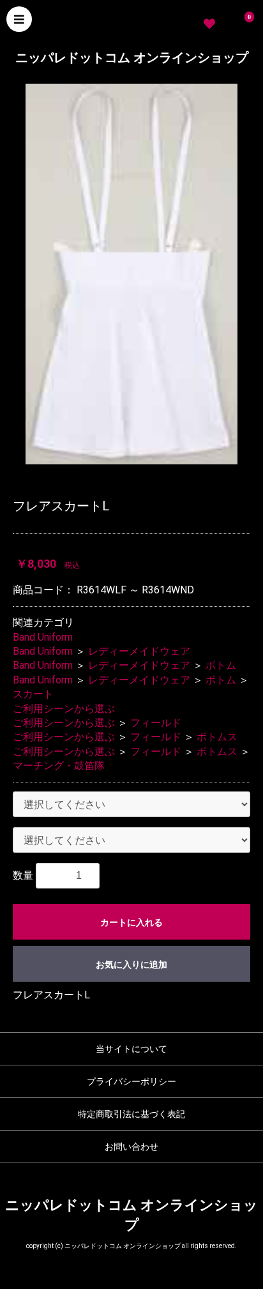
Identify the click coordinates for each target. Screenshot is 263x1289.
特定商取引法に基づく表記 (131, 1114)
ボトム (221, 665)
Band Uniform (43, 637)
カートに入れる (131, 922)
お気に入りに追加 (131, 964)
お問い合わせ (131, 1146)
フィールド (155, 723)
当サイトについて (131, 1049)
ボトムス (217, 737)
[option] (131, 274)
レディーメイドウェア (139, 651)
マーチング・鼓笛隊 (59, 765)
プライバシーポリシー (131, 1081)
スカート (33, 694)
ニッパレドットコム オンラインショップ (131, 57)
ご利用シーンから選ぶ (64, 709)
